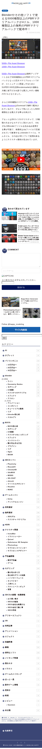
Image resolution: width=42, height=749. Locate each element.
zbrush (23, 481)
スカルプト (23, 417)
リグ (23, 412)
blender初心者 (23, 414)
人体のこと (23, 584)
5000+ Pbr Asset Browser (13, 63)
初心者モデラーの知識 (23, 575)
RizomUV (23, 467)
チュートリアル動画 (23, 409)
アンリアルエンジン (23, 502)
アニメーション (23, 403)
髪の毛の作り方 (23, 572)
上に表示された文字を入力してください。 (19, 280)
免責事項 (8, 731)
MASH (23, 455)
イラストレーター (23, 536)
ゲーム (23, 563)
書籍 (22, 647)
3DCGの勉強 (23, 602)
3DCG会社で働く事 (23, 607)
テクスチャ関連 (22, 530)
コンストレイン (23, 440)
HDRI (22, 525)
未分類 (22, 710)
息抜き (21, 690)
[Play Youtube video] (21, 159)
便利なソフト (22, 653)
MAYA (22, 422)
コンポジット (23, 406)
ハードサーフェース (23, 578)
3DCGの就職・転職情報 (22, 595)
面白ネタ (22, 663)
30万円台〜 (23, 370)
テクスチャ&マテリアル (23, 393)
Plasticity (23, 464)
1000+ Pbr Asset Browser (13, 67)
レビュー (22, 701)
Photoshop (23, 545)
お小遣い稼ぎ (23, 599)
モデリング (23, 387)
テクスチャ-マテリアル (23, 519)
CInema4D (23, 470)
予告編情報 (22, 556)
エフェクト (23, 396)
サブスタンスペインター (23, 548)
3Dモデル (23, 516)
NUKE (23, 490)
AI (22, 350)
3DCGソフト (22, 460)
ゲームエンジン (22, 495)
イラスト (22, 669)
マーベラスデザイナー (23, 484)
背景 (23, 589)
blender (5, 10)
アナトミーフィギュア (23, 587)
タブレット (22, 355)
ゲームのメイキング (21, 674)
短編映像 (22, 642)
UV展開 (23, 390)
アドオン (11, 398)
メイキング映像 (22, 658)
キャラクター (23, 581)
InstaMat (23, 534)
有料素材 (22, 507)
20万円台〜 (23, 368)
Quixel (23, 539)
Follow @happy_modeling (13, 324)
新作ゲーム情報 (22, 685)
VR (22, 621)
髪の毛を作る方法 (23, 443)
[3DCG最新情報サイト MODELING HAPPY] (21, 3)
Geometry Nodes (23, 384)
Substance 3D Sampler (23, 542)
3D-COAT (23, 478)
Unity (23, 499)
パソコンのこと (22, 361)
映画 (22, 695)
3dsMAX (23, 472)
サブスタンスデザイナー (23, 551)
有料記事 (21, 626)
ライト (23, 381)
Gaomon (23, 705)
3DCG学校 (23, 610)
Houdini (23, 487)
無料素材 (22, 512)
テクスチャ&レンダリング (23, 435)
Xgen (23, 452)
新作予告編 (23, 560)
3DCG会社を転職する (23, 604)
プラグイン (23, 446)
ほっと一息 (21, 679)
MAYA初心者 (23, 426)
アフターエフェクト (22, 615)
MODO (23, 475)
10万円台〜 (23, 365)
